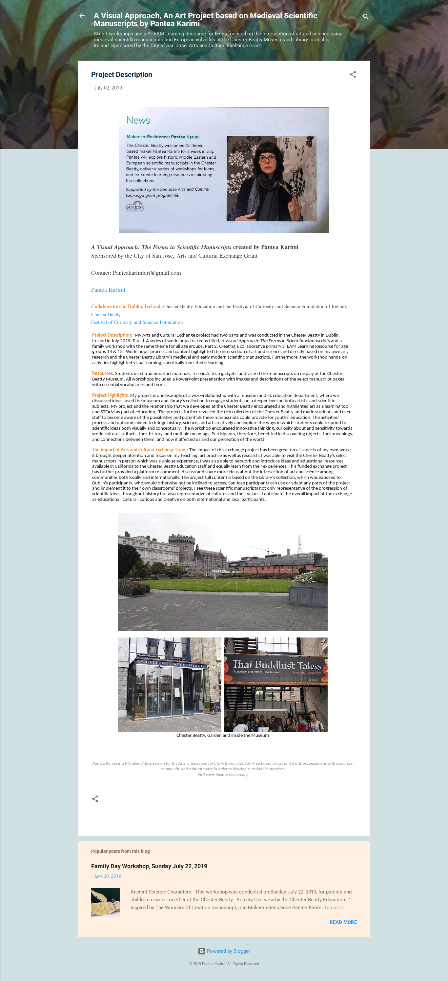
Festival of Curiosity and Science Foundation (137, 322)
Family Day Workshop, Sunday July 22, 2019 (149, 866)
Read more (343, 922)
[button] (353, 75)
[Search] (366, 18)
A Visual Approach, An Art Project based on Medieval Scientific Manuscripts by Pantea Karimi (205, 19)
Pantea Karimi (108, 289)
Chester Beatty (106, 314)
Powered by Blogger (228, 951)
